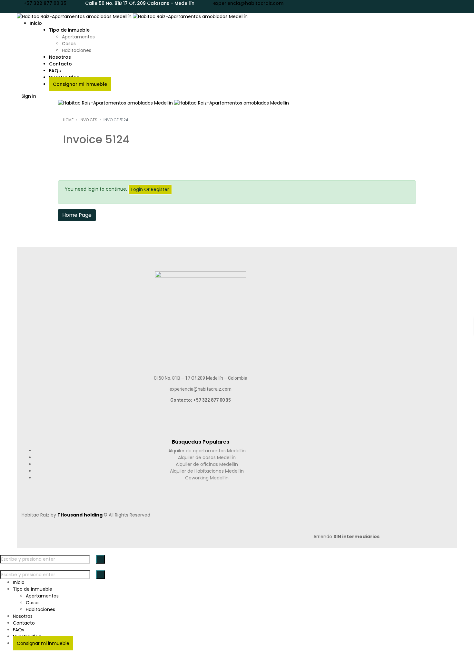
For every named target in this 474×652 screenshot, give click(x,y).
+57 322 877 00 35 (45, 3)
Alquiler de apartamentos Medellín (207, 450)
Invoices (88, 120)
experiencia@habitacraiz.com (248, 3)
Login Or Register (150, 189)
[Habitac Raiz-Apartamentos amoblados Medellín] (132, 16)
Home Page (77, 215)
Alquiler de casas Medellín (207, 457)
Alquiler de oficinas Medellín (207, 464)
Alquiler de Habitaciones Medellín (207, 471)
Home (68, 120)
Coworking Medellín (207, 478)
